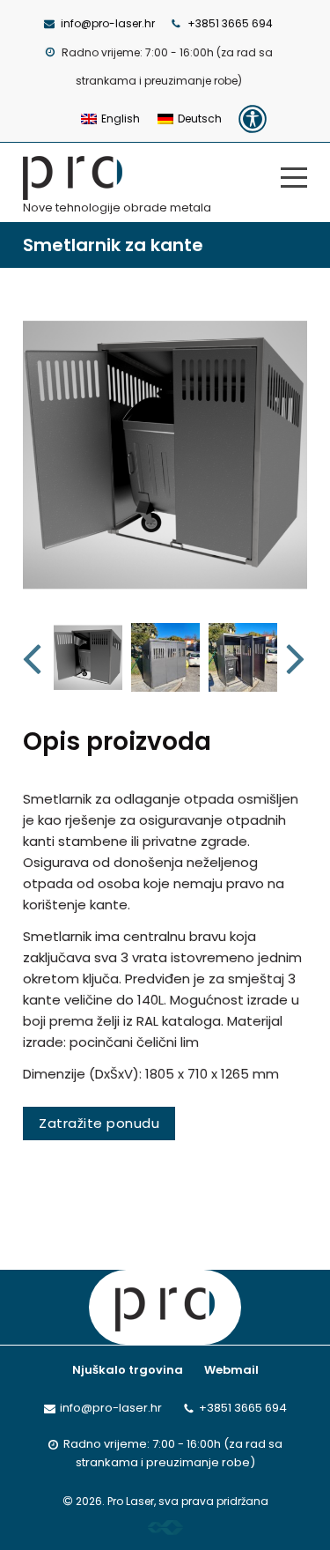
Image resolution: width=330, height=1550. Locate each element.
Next (297, 657)
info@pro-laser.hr (108, 23)
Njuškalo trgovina (127, 1369)
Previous (33, 657)
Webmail (231, 1369)
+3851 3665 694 (230, 23)
